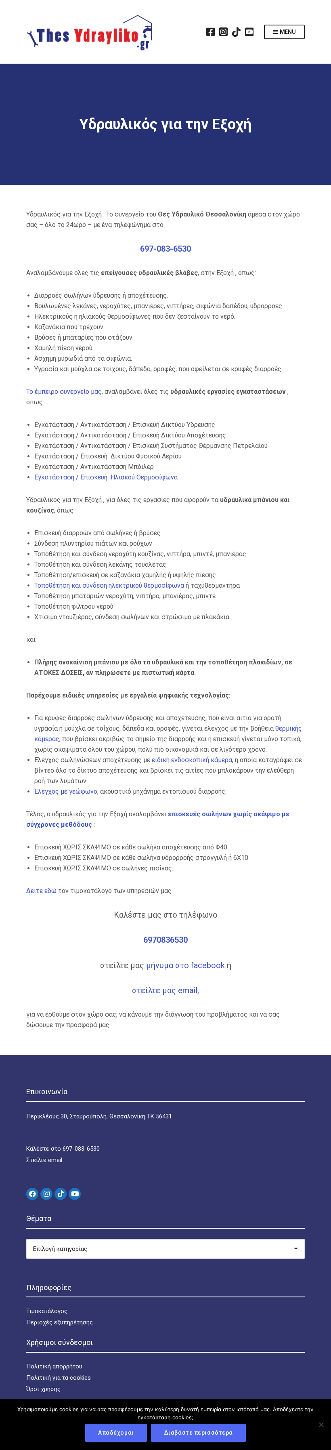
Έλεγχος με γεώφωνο (65, 791)
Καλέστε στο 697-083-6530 (63, 1148)
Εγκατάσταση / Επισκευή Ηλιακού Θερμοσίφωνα (106, 477)
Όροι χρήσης (43, 1389)
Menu (287, 32)
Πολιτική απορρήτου (54, 1366)
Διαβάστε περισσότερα (198, 1432)
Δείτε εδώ (42, 891)
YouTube (249, 32)
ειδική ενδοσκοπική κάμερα (192, 760)
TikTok (236, 32)
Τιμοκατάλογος (46, 1311)
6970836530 (165, 940)
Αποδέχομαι (116, 1432)
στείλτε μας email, (165, 990)
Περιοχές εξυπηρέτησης (59, 1322)
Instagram (223, 32)
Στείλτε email (44, 1160)
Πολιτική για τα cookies (58, 1377)
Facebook (211, 32)
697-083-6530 (165, 249)
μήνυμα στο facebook (186, 965)
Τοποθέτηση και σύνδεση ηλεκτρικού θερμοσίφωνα (109, 585)
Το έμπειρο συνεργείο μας (64, 391)
